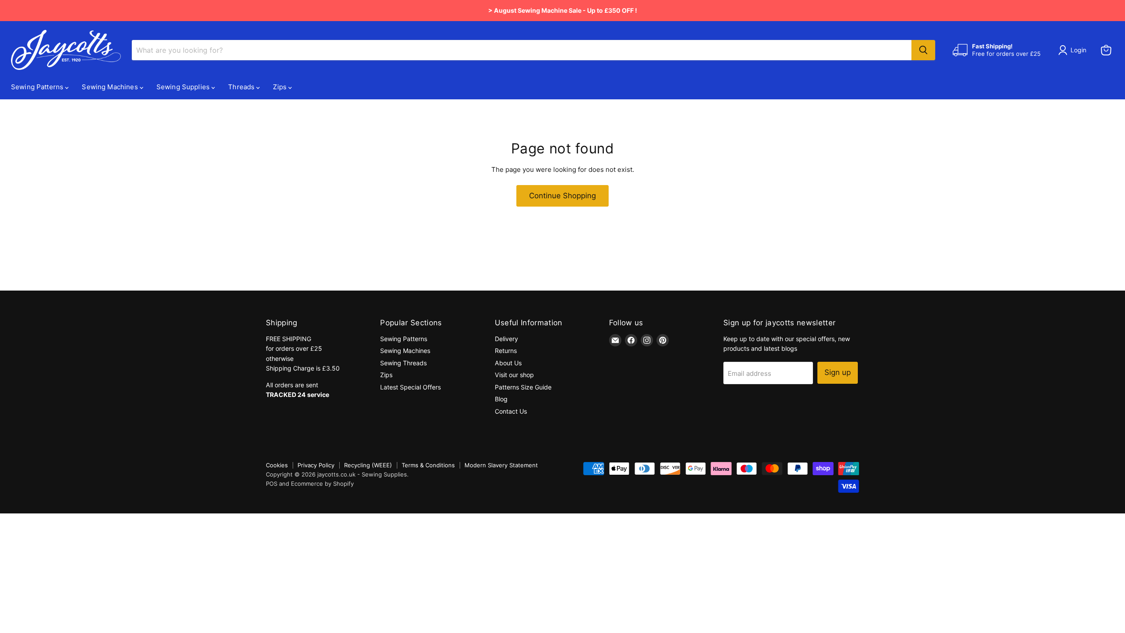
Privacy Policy (316, 465)
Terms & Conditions (428, 465)
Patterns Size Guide (523, 387)
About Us (508, 363)
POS (271, 483)
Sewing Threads (403, 363)
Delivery (506, 338)
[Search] (923, 50)
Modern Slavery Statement (501, 465)
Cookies (277, 465)
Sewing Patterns (38, 87)
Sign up (837, 372)
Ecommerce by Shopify (322, 483)
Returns (506, 350)
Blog (501, 399)
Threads (242, 87)
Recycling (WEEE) (368, 465)
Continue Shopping (562, 195)
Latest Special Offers (410, 387)
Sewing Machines (110, 87)
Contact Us (511, 411)
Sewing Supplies (183, 87)
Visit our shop (514, 374)
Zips (280, 87)
